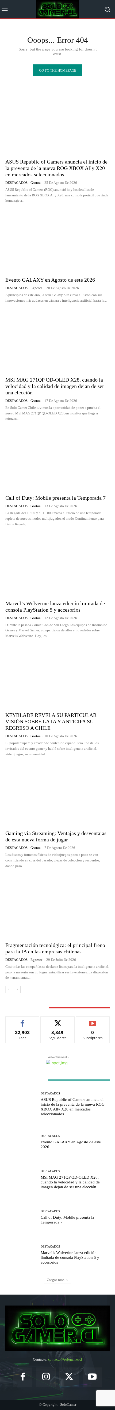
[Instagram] (46, 1377)
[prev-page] (8, 989)
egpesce (36, 288)
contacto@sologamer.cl (65, 1359)
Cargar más (55, 1279)
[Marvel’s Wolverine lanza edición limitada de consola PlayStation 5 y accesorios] (57, 565)
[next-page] (17, 989)
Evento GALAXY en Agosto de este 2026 (50, 280)
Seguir (57, 1021)
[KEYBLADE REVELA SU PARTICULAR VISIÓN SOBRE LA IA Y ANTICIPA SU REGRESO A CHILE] (57, 676)
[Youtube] (92, 1377)
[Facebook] (23, 1377)
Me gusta (22, 1021)
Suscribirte (93, 1021)
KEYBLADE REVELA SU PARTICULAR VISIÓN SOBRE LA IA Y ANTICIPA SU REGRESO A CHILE (51, 721)
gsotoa (35, 183)
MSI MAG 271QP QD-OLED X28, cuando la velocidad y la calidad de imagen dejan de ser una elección (54, 386)
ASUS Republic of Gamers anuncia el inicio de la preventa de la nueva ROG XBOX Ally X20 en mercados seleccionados (56, 168)
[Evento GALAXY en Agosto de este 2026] (57, 241)
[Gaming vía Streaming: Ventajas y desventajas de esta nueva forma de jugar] (57, 794)
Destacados (16, 182)
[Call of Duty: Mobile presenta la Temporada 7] (57, 459)
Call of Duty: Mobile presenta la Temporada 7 (55, 498)
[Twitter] (69, 1377)
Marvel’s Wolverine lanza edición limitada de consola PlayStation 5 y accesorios (70, 1257)
